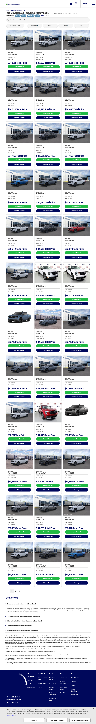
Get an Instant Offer (42, 679)
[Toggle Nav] (93, 4)
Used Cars (30, 680)
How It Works (42, 683)
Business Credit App (63, 682)
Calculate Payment (19, 71)
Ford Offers (63, 693)
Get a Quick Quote (63, 688)
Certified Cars (31, 688)
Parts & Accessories (52, 694)
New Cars (30, 684)
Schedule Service (52, 679)
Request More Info (19, 66)
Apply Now (63, 678)
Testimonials (74, 695)
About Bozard (75, 678)
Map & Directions (74, 690)
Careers (73, 685)
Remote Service (51, 688)
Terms (40, 687)
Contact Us (74, 682)
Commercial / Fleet (53, 699)
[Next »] (20, 591)
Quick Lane (52, 683)
